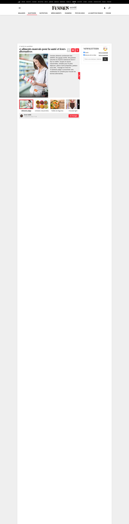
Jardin (51, 2)
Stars (85, 2)
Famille (68, 2)
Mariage (62, 2)
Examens (68, 13)
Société (79, 2)
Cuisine (34, 2)
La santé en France (95, 13)
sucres (60, 58)
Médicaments (56, 13)
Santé (74, 2)
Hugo (104, 2)
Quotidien (32, 13)
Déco (46, 2)
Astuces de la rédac (90, 55)
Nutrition (43, 13)
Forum (109, 2)
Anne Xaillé (27, 115)
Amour (56, 2)
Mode (23, 2)
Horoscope (97, 2)
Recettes (40, 2)
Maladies (21, 13)
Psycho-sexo (80, 13)
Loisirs (90, 2)
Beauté (28, 2)
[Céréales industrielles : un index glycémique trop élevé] (77, 50)
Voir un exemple (103, 53)
